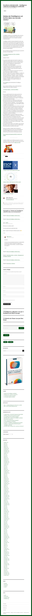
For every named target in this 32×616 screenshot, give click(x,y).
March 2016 (6, 524)
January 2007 (6, 571)
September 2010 (6, 555)
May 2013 (5, 543)
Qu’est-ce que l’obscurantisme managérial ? (11, 420)
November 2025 (6, 451)
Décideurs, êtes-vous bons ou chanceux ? (11, 394)
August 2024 (6, 464)
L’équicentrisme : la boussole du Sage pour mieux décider (13, 414)
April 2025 (5, 456)
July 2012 (5, 547)
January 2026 (6, 449)
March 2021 (6, 494)
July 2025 (5, 454)
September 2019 (6, 504)
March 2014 (6, 541)
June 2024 (5, 467)
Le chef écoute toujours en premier (10, 395)
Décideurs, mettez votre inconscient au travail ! (12, 415)
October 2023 (6, 471)
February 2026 (6, 448)
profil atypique (21, 203)
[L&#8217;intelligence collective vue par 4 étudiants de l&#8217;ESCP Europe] (14, 165)
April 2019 (5, 508)
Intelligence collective (15, 203)
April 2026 (6, 445)
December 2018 (6, 511)
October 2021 (6, 490)
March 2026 (6, 447)
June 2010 (5, 556)
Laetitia (7, 222)
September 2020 (7, 498)
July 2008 (5, 565)
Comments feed (6, 597)
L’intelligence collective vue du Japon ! (8, 193)
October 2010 (6, 554)
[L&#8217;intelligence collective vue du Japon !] (14, 188)
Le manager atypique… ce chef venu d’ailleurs (10, 89)
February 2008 (6, 568)
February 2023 (6, 478)
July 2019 (5, 505)
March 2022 (6, 487)
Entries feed (6, 596)
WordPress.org (6, 598)
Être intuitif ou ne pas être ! (8, 419)
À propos (5, 583)
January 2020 (6, 502)
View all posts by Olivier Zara (10, 199)
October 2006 (6, 575)
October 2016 (6, 517)
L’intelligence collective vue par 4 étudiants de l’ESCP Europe (11, 170)
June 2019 (5, 507)
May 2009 (5, 561)
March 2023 (6, 477)
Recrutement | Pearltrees (11, 263)
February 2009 (6, 563)
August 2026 (6, 442)
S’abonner (6, 585)
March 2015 (6, 534)
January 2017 (6, 516)
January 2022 (6, 489)
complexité (7, 203)
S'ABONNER (6, 335)
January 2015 (6, 535)
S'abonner (21, 328)
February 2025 (6, 458)
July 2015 (5, 529)
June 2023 (5, 474)
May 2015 (5, 531)
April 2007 (5, 570)
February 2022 (6, 488)
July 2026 (5, 443)
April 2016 (5, 523)
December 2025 (6, 450)
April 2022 (5, 485)
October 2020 (6, 497)
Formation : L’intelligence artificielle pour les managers (13, 422)
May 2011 (5, 550)
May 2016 (5, 522)
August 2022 (6, 484)
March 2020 (6, 501)
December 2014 (6, 536)
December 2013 (6, 542)
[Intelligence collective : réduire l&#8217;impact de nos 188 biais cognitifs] (14, 177)
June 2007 (5, 569)
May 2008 (5, 567)
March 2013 (6, 545)
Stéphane (6, 82)
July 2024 (5, 465)
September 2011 (6, 549)
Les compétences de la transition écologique (11, 416)
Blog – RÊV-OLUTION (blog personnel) (10, 406)
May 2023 (5, 475)
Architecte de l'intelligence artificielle (10, 393)
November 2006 (6, 574)
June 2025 (5, 455)
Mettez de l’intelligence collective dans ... (13, 215)
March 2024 (6, 469)
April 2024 (5, 468)
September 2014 (6, 537)
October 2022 (6, 482)
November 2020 (6, 496)
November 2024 (6, 462)
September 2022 (7, 483)
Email (4, 290)
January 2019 (6, 510)
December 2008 (6, 564)
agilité (5, 203)
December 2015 (6, 525)
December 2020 (6, 495)
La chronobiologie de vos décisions (10, 421)
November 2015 (6, 527)
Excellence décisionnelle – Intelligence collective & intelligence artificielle (15, 5)
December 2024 (6, 461)
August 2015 (6, 528)
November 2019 (6, 503)
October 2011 (6, 548)
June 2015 (5, 530)
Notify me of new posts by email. (7, 302)
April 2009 (6, 562)
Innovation (10, 203)
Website (4, 294)
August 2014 (6, 538)
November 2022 (6, 481)
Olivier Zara (9, 236)
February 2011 (6, 551)
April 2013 (5, 544)
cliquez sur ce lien (17, 142)
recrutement (5, 204)
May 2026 (5, 444)
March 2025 (6, 457)
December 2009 (6, 558)
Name (4, 286)
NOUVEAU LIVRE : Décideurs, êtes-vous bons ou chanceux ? (14, 426)
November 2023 (6, 470)
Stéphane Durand (9, 204)
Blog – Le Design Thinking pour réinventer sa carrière (13, 405)
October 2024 (6, 463)
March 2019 (6, 509)
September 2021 (6, 491)
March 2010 (6, 557)
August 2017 (6, 515)
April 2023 (5, 476)
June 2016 (5, 521)
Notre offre (6, 584)
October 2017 (6, 514)
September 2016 (6, 518)
